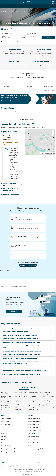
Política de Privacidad (31, 469)
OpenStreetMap (49, 153)
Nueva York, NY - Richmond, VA (5, 393)
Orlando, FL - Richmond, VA (48, 404)
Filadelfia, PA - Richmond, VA (32, 401)
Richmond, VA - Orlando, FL (48, 408)
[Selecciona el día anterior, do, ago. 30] (17, 38)
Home (2, 11)
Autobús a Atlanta (33, 427)
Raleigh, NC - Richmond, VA (21, 404)
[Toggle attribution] (53, 153)
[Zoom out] (53, 133)
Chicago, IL (33, 119)
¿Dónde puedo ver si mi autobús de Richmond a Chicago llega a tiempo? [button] (21, 342)
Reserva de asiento (33, 442)
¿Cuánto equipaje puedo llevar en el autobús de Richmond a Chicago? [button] (21, 354)
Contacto (31, 452)
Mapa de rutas (5, 421)
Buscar (48, 37)
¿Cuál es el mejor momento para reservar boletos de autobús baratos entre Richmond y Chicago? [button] (26, 346)
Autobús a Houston (33, 424)
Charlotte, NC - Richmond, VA (18, 401)
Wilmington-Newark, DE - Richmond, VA (48, 397)
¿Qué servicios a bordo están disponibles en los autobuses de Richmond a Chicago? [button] (25, 370)
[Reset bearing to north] (53, 135)
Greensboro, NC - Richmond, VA (46, 393)
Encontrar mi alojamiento (9, 42)
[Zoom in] (53, 131)
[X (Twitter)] (37, 466)
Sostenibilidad (5, 455)
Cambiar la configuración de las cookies (33, 471)
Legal (24, 469)
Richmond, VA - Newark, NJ (21, 393)
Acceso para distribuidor (7, 458)
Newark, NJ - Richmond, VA (7, 408)
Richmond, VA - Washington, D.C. (5, 401)
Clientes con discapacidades (36, 449)
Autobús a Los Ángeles (34, 430)
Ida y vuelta (16, 29)
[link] (28, 304)
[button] (12, 132)
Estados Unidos (16, 11)
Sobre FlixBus (4, 439)
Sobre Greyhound (5, 436)
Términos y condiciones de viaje (9, 452)
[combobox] (15, 33)
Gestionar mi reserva (34, 436)
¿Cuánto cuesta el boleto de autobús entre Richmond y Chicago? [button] (19, 335)
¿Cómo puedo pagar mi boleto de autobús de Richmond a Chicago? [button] (20, 338)
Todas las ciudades (6, 418)
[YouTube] (36, 466)
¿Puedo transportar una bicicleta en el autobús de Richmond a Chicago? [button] (21, 351)
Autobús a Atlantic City (34, 421)
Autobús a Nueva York (34, 418)
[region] (40, 142)
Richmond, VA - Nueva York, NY (6, 397)
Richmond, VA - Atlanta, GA (21, 397)
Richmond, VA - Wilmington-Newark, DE (35, 408)
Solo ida (6, 29)
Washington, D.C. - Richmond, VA (5, 404)
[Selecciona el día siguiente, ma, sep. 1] (19, 38)
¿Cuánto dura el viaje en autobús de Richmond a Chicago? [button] (17, 328)
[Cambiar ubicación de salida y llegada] (28, 33)
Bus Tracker (31, 439)
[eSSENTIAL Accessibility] (47, 466)
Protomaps (43, 153)
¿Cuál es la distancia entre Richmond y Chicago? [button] (15, 331)
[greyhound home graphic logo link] (28, 2)
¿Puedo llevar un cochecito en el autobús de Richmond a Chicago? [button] (20, 358)
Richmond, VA (25, 11)
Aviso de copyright (41, 469)
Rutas (8, 11)
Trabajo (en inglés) (6, 446)
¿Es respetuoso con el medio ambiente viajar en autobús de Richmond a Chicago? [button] (24, 367)
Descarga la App (5, 424)
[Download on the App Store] (15, 466)
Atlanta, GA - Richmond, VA (35, 393)
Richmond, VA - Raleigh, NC (34, 404)
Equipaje (30, 446)
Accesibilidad (18, 471)
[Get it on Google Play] (6, 466)
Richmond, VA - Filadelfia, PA (32, 397)
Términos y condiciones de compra (10, 449)
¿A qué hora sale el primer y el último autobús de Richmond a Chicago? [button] (21, 374)
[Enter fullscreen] (53, 138)
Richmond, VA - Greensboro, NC (46, 401)
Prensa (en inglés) (5, 442)
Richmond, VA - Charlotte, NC (18, 408)
